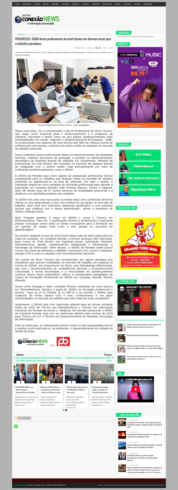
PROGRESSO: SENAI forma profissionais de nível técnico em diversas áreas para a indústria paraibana (63, 41)
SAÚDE (117, 4)
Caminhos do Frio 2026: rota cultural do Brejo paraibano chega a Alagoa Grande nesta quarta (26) (144, 425)
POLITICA (75, 4)
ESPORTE (96, 4)
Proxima (15, 373)
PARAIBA (55, 4)
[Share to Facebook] (27, 375)
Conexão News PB (20, 485)
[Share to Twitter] (30, 375)
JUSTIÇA (137, 4)
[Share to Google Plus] (34, 375)
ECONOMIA (148, 4)
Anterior (112, 373)
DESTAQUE (27, 4)
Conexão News (80, 48)
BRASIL (46, 4)
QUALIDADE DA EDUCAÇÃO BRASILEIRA (142, 335)
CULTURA (127, 4)
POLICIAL (85, 4)
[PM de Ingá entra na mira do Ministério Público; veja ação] (77, 373)
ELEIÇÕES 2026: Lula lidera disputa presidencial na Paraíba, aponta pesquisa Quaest (142, 458)
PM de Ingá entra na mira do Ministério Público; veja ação (77, 389)
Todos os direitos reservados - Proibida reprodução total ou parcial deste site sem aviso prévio (130, 485)
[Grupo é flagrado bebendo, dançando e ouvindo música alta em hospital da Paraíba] (122, 445)
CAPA (17, 4)
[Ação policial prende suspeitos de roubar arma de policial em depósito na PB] (122, 435)
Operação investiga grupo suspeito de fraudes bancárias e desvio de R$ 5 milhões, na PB (102, 392)
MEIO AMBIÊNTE (21, 9)
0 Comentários (25, 418)
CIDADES (65, 4)
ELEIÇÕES (34, 9)
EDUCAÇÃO (107, 4)
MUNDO (37, 4)
